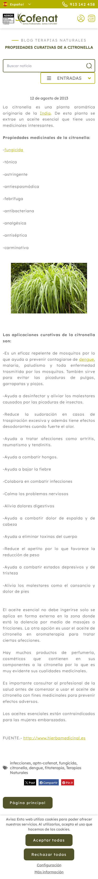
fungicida (14, 149)
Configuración (49, 865)
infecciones (20, 763)
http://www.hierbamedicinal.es (54, 738)
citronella (18, 767)
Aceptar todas (49, 840)
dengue (86, 359)
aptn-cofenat (45, 763)
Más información (49, 872)
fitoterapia (54, 767)
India (45, 113)
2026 (25, 88)
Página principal (28, 802)
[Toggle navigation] (89, 18)
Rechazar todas (49, 854)
